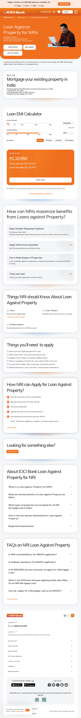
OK (28, 710)
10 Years (49, 140)
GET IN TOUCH (13, 53)
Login (66, 12)
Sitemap (33, 713)
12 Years (58, 140)
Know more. (20, 711)
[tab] (12, 451)
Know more (27, 40)
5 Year (40, 140)
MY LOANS (29, 47)
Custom (70, 140)
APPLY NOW (64, 4)
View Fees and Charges (16, 317)
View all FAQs (12, 599)
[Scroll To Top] (72, 615)
